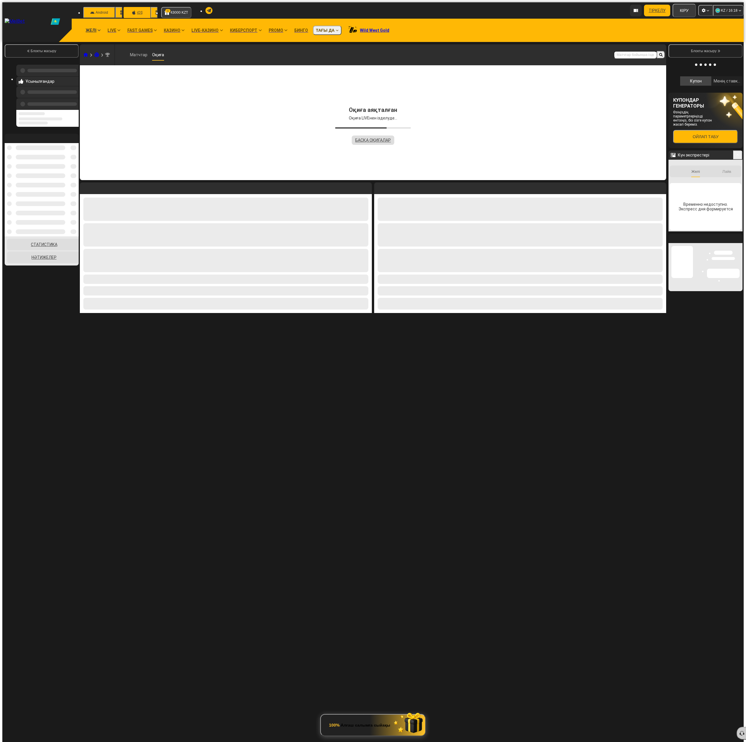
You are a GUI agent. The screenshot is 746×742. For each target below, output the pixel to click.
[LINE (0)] (85, 55)
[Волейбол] (96, 55)
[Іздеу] (661, 55)
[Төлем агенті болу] (636, 10)
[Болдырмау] (660, 187)
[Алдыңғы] (72, 98)
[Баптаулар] (705, 10)
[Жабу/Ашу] (738, 233)
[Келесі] (392, 187)
